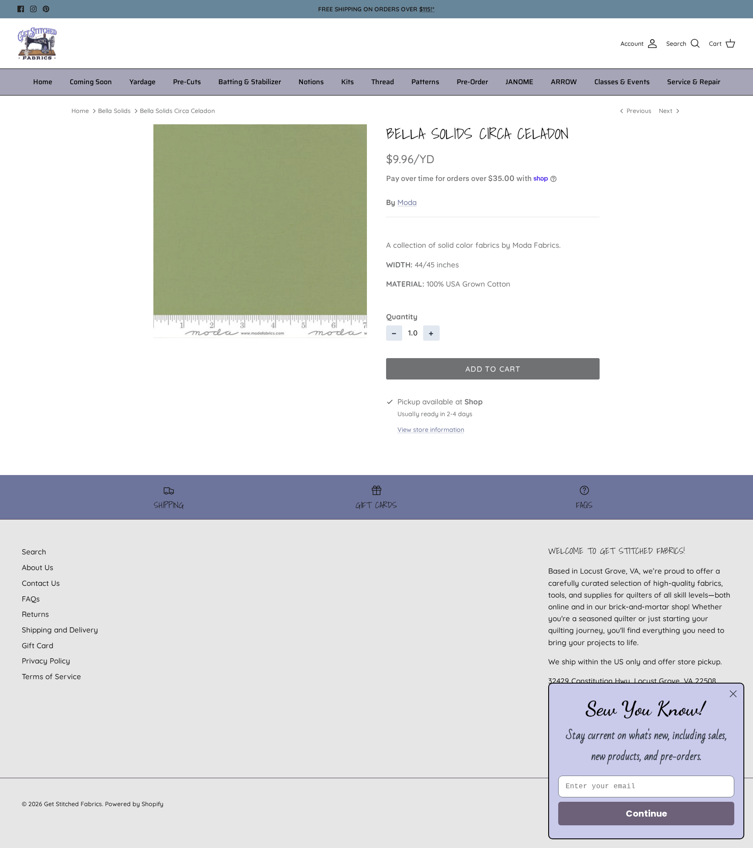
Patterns (425, 81)
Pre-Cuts (187, 81)
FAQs (31, 598)
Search (34, 551)
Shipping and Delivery (60, 629)
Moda (407, 202)
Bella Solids (114, 111)
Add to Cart (492, 368)
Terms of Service (51, 676)
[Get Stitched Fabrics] (37, 43)
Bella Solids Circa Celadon (177, 111)
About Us (37, 567)
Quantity (401, 316)
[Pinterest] (46, 9)
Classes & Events (622, 81)
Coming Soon (91, 81)
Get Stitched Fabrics (73, 804)
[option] (260, 231)
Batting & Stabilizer (249, 81)
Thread (382, 81)
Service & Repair (693, 81)
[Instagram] (33, 9)
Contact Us (41, 583)
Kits (347, 81)
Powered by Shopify (134, 804)
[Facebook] (20, 9)
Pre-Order (472, 81)
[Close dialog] (733, 693)
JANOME (519, 81)
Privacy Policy (46, 660)
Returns (35, 614)
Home (42, 81)
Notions (311, 81)
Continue (646, 813)
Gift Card (37, 645)
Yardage (142, 81)
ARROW (564, 81)
